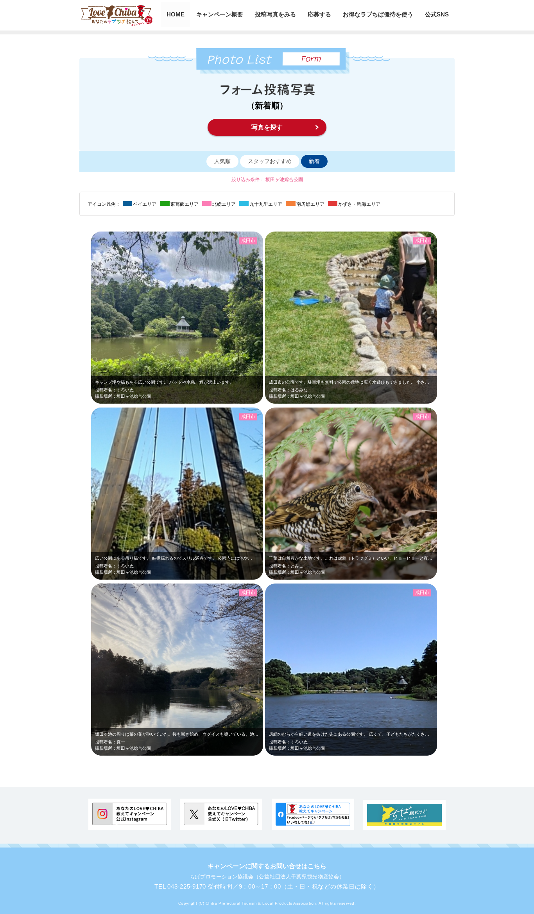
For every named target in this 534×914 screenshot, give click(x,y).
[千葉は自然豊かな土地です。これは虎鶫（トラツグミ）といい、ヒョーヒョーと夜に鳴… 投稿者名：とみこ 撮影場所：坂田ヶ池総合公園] (394, 578)
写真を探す (267, 127)
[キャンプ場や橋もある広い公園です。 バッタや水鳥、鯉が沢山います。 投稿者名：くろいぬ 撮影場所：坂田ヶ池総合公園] (206, 402)
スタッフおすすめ (270, 161)
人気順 (222, 161)
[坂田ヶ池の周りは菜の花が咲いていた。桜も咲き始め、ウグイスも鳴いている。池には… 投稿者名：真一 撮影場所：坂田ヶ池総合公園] (206, 754)
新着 (314, 161)
